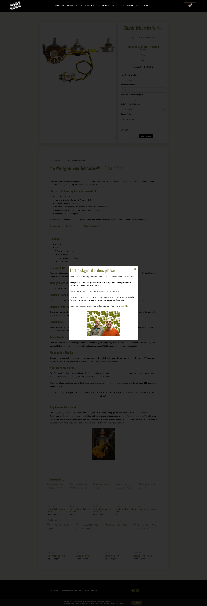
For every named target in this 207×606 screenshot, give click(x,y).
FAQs (114, 6)
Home (57, 6)
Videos (121, 6)
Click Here (125, 306)
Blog (138, 6)
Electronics (102, 6)
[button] (135, 269)
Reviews (130, 6)
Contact (146, 6)
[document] (103, 303)
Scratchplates (68, 6)
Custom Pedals (86, 6)
